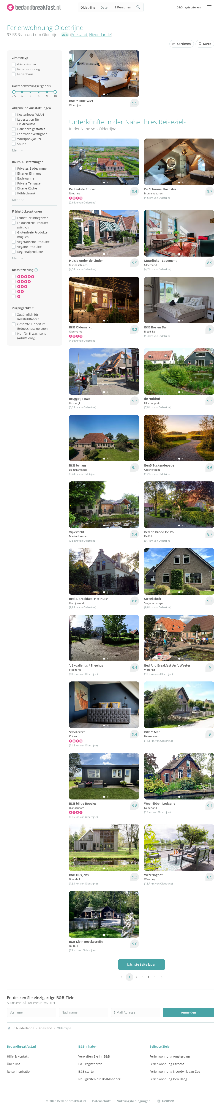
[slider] (14, 92)
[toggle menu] (209, 7)
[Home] (9, 1028)
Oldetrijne (88, 7)
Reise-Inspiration (19, 1071)
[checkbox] (14, 64)
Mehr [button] (16, 150)
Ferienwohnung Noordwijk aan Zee (175, 1071)
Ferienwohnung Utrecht (167, 1064)
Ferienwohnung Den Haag (168, 1079)
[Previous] (75, 73)
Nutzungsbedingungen (133, 1101)
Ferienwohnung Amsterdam (170, 1056)
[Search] (138, 7)
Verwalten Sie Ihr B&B (94, 1056)
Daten (105, 7)
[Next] (133, 73)
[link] (34, 7)
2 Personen (123, 7)
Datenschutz (101, 1101)
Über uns (13, 1064)
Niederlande (100, 34)
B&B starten (87, 1071)
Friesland (79, 34)
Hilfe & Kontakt (17, 1056)
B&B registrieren (90, 1064)
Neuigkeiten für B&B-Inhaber (99, 1079)
